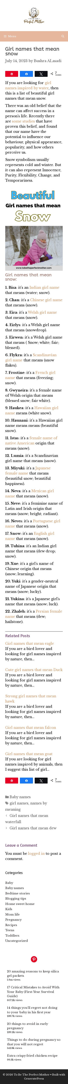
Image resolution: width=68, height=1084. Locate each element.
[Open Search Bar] (63, 36)
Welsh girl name (42, 312)
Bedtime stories (17, 893)
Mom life (12, 914)
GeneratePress (34, 1078)
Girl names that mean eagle (29, 643)
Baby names (20, 797)
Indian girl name (44, 287)
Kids (8, 909)
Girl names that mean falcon (30, 728)
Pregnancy (13, 920)
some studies (23, 121)
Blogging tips (15, 898)
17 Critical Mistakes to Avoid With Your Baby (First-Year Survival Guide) (33, 992)
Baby (9, 883)
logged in (36, 853)
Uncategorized (16, 941)
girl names (19, 803)
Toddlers (12, 935)
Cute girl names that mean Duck (34, 670)
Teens (9, 930)
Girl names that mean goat (28, 754)
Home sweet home (20, 904)
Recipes (11, 925)
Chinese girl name (46, 300)
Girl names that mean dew (33, 828)
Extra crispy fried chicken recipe (32, 1056)
